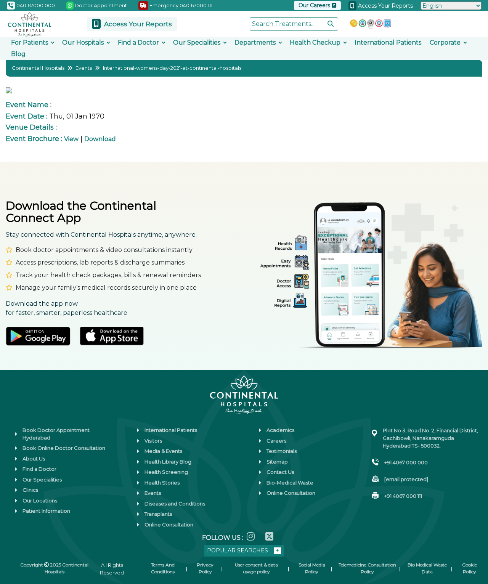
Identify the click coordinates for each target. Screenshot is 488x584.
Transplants (158, 514)
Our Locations (39, 500)
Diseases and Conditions (174, 504)
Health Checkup (315, 42)
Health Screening (166, 472)
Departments (255, 42)
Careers (276, 441)
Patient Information (46, 511)
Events (83, 68)
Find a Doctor (138, 42)
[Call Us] (15, 516)
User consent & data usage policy (256, 568)
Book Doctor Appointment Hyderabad (56, 434)
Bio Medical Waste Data (427, 568)
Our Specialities (196, 42)
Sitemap (277, 462)
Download (100, 139)
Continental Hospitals (38, 68)
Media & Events (163, 451)
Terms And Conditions (163, 568)
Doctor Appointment (100, 5)
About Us (33, 459)
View (71, 139)
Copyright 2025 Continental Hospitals (54, 568)
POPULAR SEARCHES (237, 550)
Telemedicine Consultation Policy (367, 568)
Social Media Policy (312, 568)
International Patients (388, 42)
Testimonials (281, 451)
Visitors (153, 441)
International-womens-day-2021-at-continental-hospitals (172, 68)
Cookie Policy (469, 568)
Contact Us (280, 472)
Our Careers (315, 5)
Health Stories (162, 483)
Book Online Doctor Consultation (63, 448)
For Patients (29, 42)
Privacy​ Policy (205, 568)
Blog (18, 54)
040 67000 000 (35, 5)
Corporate (445, 42)
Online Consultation (168, 524)
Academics (280, 430)
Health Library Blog (167, 462)
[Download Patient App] (15, 563)
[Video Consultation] (15, 492)
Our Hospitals (83, 42)
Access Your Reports (384, 5)
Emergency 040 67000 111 (180, 5)
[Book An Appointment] (15, 540)
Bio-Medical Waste (289, 483)
